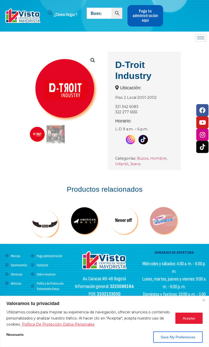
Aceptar (189, 318)
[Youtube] (202, 122)
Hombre (158, 158)
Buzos (142, 158)
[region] (104, 321)
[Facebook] (202, 110)
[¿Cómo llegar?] (50, 12)
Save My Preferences (178, 337)
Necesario (15, 335)
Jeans (135, 164)
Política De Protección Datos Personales (58, 324)
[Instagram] (202, 135)
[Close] (204, 300)
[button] (92, 60)
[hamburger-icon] (200, 37)
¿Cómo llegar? (65, 14)
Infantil (121, 164)
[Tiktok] (202, 147)
